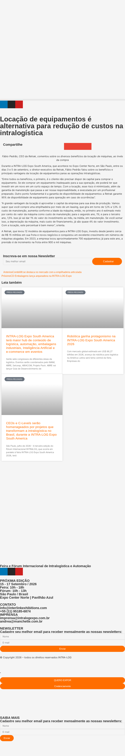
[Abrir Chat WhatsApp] (1, 750)
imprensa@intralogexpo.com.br (25, 618)
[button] (62, 100)
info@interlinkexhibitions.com (23, 608)
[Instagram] (11, 104)
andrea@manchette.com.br (21, 621)
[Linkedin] (4, 104)
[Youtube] (19, 104)
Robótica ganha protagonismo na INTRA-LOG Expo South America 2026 (91, 340)
